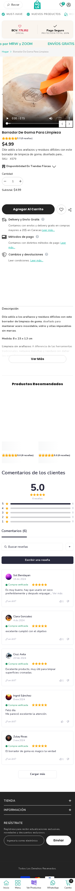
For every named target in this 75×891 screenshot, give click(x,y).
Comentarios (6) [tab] (14, 531)
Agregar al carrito (28, 209)
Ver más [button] (57, 593)
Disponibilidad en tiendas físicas (28, 166)
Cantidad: (7, 174)
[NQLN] (37, 5)
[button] (37, 139)
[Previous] (62, 124)
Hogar (5, 51)
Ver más (37, 359)
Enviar (58, 840)
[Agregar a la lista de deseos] (61, 209)
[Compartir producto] (69, 209)
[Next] (69, 124)
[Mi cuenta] (68, 4)
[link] (19, 446)
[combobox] (69, 547)
